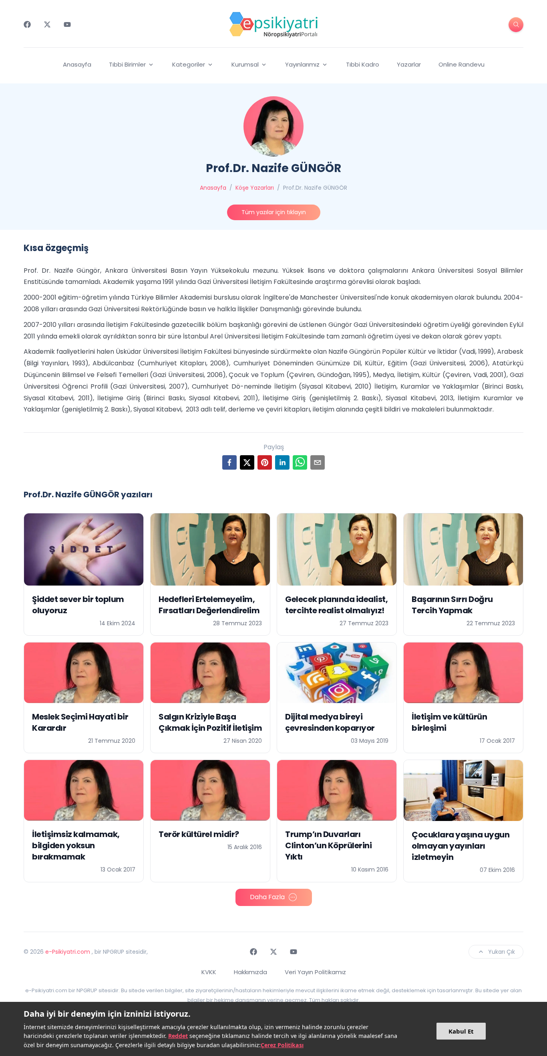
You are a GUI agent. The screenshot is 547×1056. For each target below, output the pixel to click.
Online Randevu (461, 64)
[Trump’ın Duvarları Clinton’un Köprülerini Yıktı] (336, 790)
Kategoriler (188, 64)
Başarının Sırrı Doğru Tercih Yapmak (452, 605)
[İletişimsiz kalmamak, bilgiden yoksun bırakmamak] (83, 790)
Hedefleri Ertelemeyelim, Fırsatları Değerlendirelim (209, 605)
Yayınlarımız (302, 64)
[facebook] (229, 462)
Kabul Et (461, 1031)
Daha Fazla (267, 897)
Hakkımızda (250, 972)
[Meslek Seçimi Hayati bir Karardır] (83, 673)
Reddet (178, 1036)
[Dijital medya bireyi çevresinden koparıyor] (336, 673)
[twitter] (247, 462)
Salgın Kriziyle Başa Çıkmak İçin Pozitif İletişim (210, 722)
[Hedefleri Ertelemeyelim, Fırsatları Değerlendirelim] (210, 549)
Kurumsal (245, 64)
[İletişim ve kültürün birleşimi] (463, 673)
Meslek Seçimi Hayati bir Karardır (80, 722)
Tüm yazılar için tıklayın (273, 212)
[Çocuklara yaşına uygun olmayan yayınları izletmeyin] (463, 790)
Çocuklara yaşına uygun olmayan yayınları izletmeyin (460, 846)
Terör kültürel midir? (199, 834)
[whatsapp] (300, 462)
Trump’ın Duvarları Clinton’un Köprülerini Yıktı (328, 845)
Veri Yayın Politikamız (315, 972)
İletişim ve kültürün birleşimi (449, 722)
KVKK (208, 972)
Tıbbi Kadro (362, 64)
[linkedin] (282, 462)
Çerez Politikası (282, 1045)
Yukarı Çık (501, 952)
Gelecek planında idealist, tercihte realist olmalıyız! (336, 605)
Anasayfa (77, 64)
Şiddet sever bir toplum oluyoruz (78, 605)
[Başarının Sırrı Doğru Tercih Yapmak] (463, 549)
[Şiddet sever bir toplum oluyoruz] (83, 549)
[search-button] (516, 24)
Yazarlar (409, 64)
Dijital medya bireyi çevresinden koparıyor (330, 722)
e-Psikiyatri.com (67, 952)
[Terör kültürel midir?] (210, 790)
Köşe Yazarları (254, 188)
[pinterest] (264, 462)
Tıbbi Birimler (127, 64)
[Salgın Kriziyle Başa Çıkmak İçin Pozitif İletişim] (210, 673)
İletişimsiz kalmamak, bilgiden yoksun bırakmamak (76, 845)
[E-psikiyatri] (273, 24)
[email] (317, 462)
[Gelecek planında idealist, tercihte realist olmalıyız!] (336, 549)
